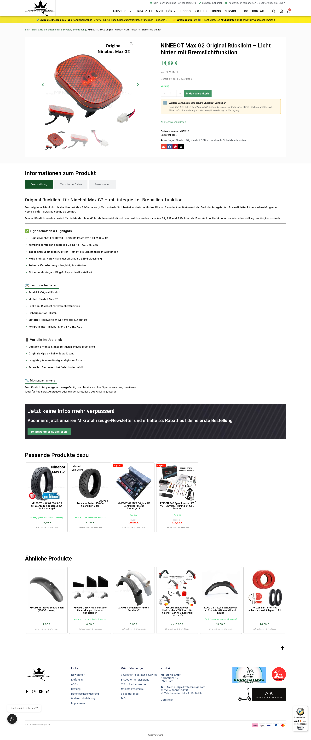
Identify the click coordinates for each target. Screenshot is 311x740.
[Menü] (306, 708)
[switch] (300, 728)
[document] (155, 370)
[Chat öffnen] (12, 719)
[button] (122, 683)
